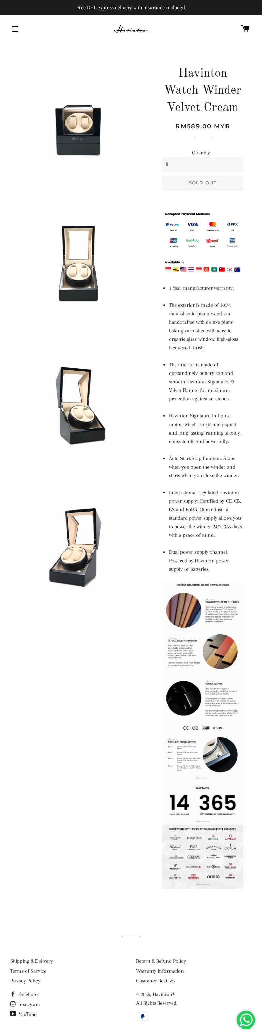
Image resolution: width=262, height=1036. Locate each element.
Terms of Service (28, 971)
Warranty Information (160, 971)
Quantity (201, 153)
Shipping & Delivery (31, 961)
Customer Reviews (155, 981)
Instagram (28, 1004)
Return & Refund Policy (161, 961)
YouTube (27, 1014)
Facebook (28, 994)
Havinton (162, 994)
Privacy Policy (25, 981)
